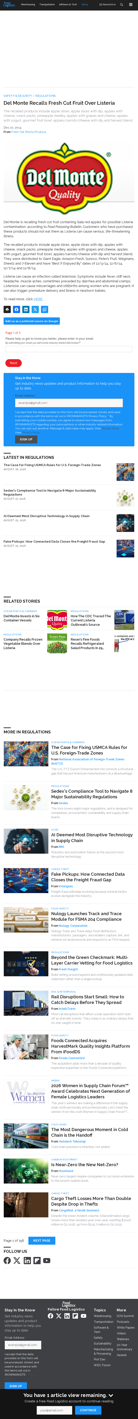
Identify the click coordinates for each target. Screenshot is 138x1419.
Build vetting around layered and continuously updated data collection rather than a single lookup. (92, 977)
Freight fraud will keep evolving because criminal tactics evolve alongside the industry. (89, 894)
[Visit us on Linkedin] (27, 1260)
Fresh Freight (68, 969)
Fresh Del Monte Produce (28, 132)
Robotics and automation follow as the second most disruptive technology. (87, 854)
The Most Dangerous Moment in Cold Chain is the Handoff (89, 1132)
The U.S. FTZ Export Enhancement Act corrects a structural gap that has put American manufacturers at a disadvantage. (92, 771)
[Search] (121, 4)
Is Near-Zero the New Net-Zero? (84, 1164)
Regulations (45, 95)
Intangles (66, 886)
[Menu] (130, 4)
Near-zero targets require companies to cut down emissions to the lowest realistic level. (92, 1178)
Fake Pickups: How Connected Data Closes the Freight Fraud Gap (54, 541)
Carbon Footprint (64, 1159)
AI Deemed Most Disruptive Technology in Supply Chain (46, 516)
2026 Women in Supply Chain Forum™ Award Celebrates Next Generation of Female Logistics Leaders (90, 1091)
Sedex (63, 803)
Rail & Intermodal (63, 991)
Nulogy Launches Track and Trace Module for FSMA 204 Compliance (86, 916)
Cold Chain (58, 1124)
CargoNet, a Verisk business (79, 1210)
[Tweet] (35, 309)
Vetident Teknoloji (72, 1141)
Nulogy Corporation (73, 925)
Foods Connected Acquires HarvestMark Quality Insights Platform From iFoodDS (90, 1046)
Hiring (55, 1080)
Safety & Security (18, 95)
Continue (88, 1410)
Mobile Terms (110, 428)
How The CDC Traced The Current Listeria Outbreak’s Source (91, 620)
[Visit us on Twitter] (17, 1260)
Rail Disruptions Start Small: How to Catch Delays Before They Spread (87, 999)
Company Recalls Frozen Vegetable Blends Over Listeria (23, 644)
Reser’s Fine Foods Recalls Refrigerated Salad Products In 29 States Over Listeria (87, 644)
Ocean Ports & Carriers (20, 611)
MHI (61, 847)
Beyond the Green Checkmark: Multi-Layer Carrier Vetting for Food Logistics (91, 960)
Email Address (26, 395)
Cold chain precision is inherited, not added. (80, 1147)
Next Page (41, 1240)
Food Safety (60, 908)
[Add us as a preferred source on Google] (44, 309)
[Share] (16, 309)
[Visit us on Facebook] (7, 1260)
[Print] (7, 309)
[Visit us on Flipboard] (37, 1260)
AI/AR (54, 829)
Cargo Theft (60, 869)
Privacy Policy (31, 432)
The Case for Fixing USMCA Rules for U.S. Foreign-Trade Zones (52, 465)
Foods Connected (72, 1058)
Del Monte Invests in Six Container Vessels (22, 618)
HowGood (66, 1171)
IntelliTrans (67, 1008)
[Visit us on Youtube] (46, 1260)
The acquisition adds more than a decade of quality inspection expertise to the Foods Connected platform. (89, 1066)
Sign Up (26, 439)
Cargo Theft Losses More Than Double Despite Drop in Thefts (91, 1201)
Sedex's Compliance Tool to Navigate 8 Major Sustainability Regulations (50, 492)
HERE (38, 299)
